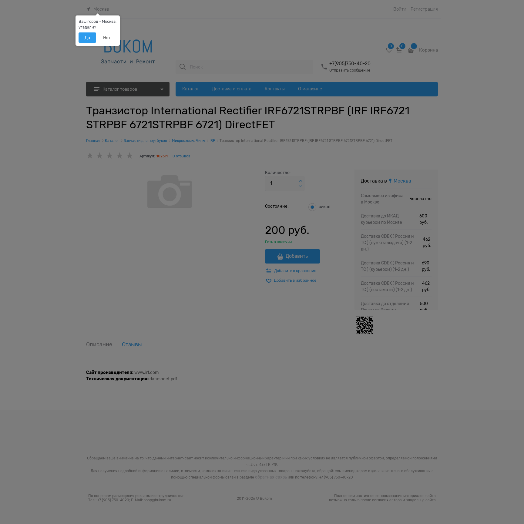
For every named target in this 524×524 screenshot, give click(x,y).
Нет (107, 37)
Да (87, 37)
